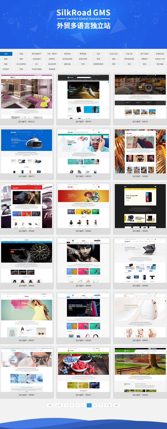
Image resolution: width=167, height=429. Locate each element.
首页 (50, 405)
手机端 (26, 82)
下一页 (108, 405)
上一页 (58, 405)
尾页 (116, 405)
